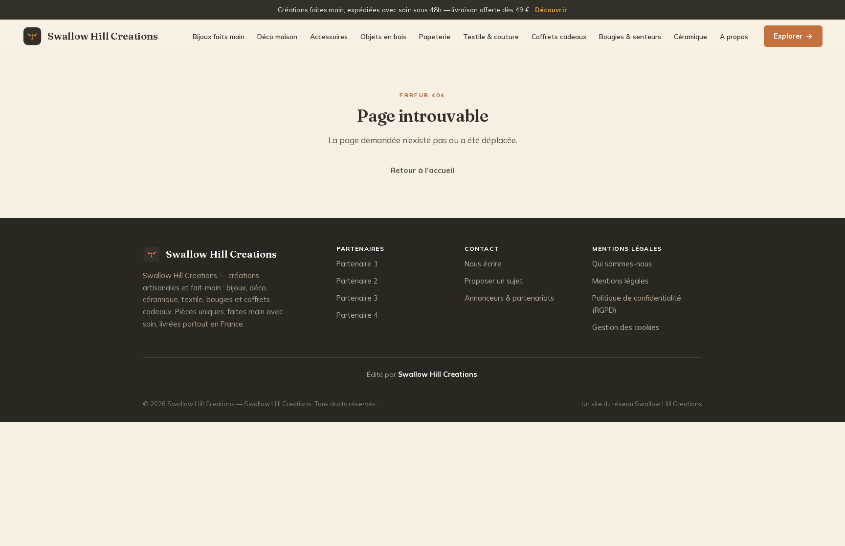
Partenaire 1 (357, 263)
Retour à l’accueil (422, 170)
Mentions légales (620, 280)
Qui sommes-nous (622, 263)
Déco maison (277, 36)
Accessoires (329, 36)
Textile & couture (491, 36)
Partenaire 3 (357, 298)
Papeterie (434, 36)
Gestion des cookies (625, 327)
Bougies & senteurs (630, 36)
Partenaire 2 (357, 280)
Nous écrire (483, 263)
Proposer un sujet (494, 280)
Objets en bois (383, 36)
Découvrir (551, 10)
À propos (734, 36)
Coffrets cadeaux (559, 36)
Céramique (690, 36)
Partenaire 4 (357, 315)
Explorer (793, 36)
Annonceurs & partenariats (509, 298)
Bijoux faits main (219, 36)
